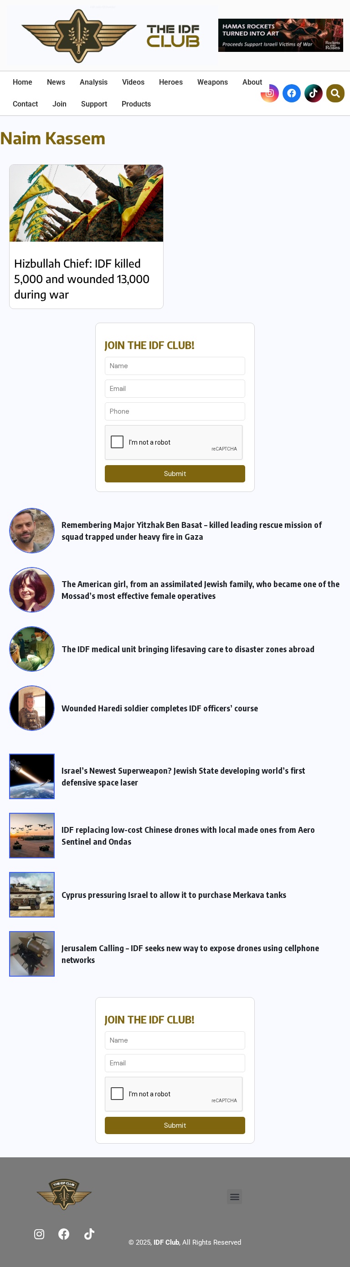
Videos (133, 82)
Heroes (171, 82)
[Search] (335, 93)
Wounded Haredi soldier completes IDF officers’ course (160, 708)
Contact (25, 104)
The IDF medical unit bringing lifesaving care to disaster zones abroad (188, 649)
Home (22, 82)
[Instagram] (39, 1233)
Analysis (94, 82)
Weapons (212, 82)
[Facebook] (292, 93)
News (56, 82)
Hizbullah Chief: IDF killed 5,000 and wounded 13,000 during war (81, 278)
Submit (175, 473)
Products (136, 104)
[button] (234, 1196)
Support (94, 104)
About (252, 82)
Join (59, 104)
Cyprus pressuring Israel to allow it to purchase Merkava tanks (174, 894)
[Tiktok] (313, 93)
